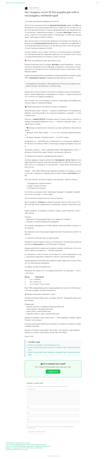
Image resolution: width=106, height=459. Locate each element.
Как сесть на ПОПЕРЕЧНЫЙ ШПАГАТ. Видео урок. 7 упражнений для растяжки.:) (28, 446)
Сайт (28, 419)
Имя (28, 407)
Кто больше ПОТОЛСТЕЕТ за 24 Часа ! (16, 449)
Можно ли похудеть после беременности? (44, 345)
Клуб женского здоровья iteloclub (15, 2)
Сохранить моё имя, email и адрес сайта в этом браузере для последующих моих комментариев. (50, 427)
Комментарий (31, 389)
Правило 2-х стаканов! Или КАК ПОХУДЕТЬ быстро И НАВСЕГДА (24, 448)
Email (28, 413)
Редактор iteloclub (34, 7)
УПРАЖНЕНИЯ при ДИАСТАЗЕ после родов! (18, 443)
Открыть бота (53, 371)
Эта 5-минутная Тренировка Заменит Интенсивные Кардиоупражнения (26, 444)
